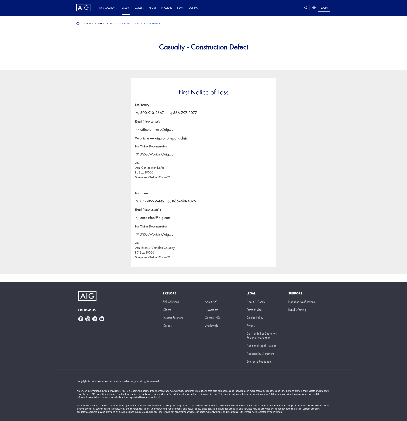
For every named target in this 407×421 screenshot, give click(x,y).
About (152, 7)
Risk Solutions (108, 7)
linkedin (94, 318)
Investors (166, 7)
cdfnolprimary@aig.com (158, 129)
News (180, 7)
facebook (80, 318)
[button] (262, 335)
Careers (139, 7)
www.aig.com (210, 394)
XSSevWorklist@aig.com (158, 154)
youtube (101, 318)
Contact (194, 7)
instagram (87, 318)
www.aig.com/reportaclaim (167, 138)
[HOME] (77, 23)
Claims (126, 7)
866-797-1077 (185, 112)
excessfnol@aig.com (155, 217)
